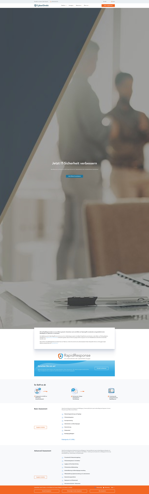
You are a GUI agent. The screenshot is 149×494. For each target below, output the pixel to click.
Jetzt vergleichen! (108, 5)
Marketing (107, 487)
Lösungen (71, 5)
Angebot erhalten (40, 427)
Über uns (86, 5)
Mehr (112, 487)
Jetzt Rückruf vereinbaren (74, 176)
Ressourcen (78, 5)
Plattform (63, 5)
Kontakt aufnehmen (101, 368)
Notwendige (99, 487)
